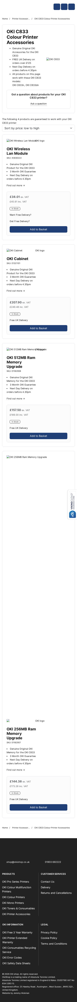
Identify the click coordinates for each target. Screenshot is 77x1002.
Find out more (14, 185)
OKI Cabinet (17, 258)
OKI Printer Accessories (16, 914)
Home (5, 18)
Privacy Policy (49, 932)
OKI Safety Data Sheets (16, 963)
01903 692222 (53, 862)
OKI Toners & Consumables (18, 908)
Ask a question (38, 103)
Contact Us (47, 881)
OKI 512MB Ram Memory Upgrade (21, 362)
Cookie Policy (49, 937)
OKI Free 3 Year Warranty (17, 932)
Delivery (45, 887)
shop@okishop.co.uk (18, 862)
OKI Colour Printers (13, 897)
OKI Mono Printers (13, 902)
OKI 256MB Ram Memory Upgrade (21, 733)
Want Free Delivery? (20, 215)
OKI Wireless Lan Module (18, 151)
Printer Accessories (21, 18)
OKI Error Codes (12, 957)
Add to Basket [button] (38, 229)
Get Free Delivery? (20, 221)
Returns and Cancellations (56, 892)
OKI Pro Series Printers (15, 881)
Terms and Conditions (54, 943)
